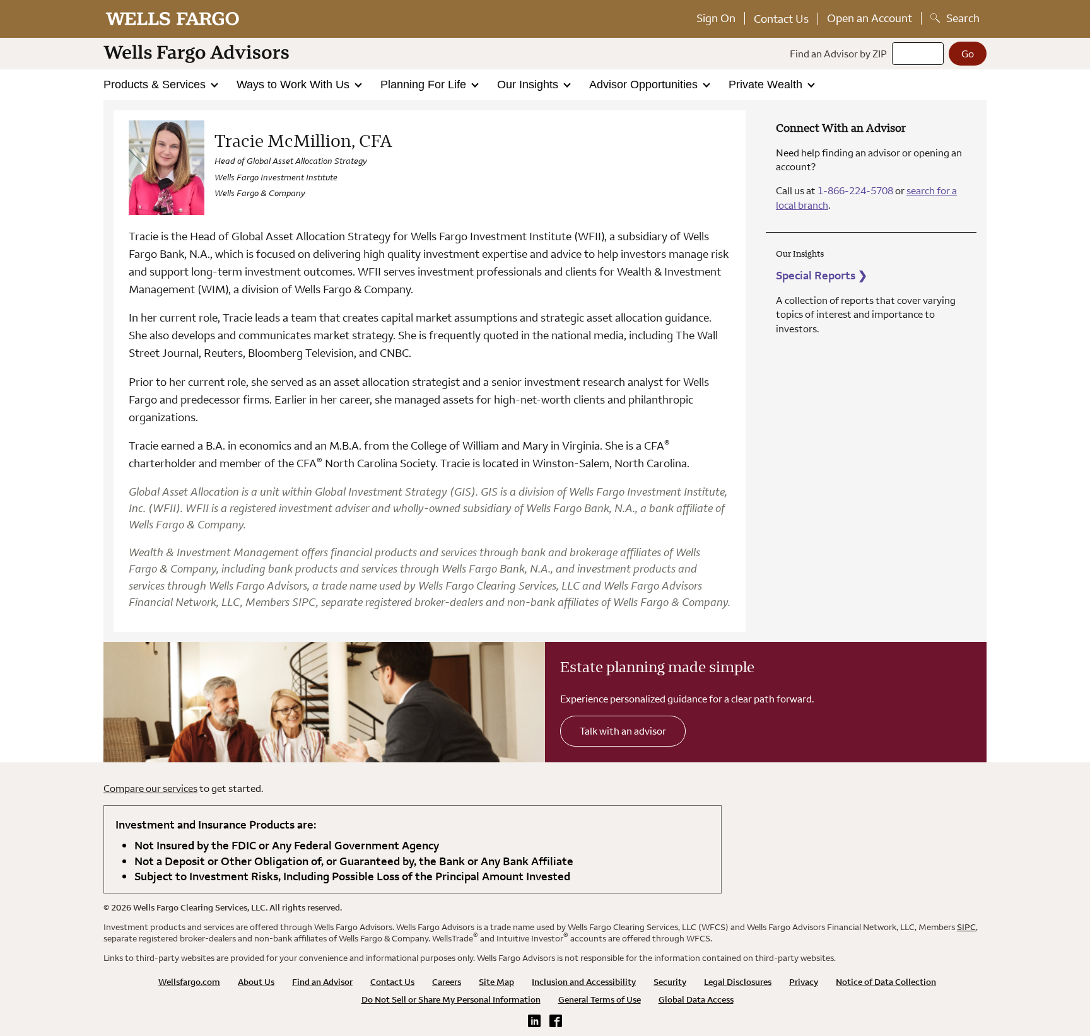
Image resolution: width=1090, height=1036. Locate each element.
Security (669, 981)
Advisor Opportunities (645, 84)
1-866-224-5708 (855, 190)
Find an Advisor (322, 981)
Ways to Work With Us (295, 84)
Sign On (715, 18)
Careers (446, 981)
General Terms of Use (599, 999)
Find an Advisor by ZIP (838, 53)
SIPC (966, 927)
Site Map (496, 981)
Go (967, 53)
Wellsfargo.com (189, 981)
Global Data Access (696, 999)
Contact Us (781, 18)
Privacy (803, 981)
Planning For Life (424, 84)
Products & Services (156, 84)
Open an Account (869, 18)
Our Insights (529, 84)
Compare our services (150, 788)
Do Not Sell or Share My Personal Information (451, 999)
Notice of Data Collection (886, 981)
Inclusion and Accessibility (584, 981)
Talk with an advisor (623, 731)
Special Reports (821, 275)
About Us (256, 981)
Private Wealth (767, 84)
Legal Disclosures (737, 981)
